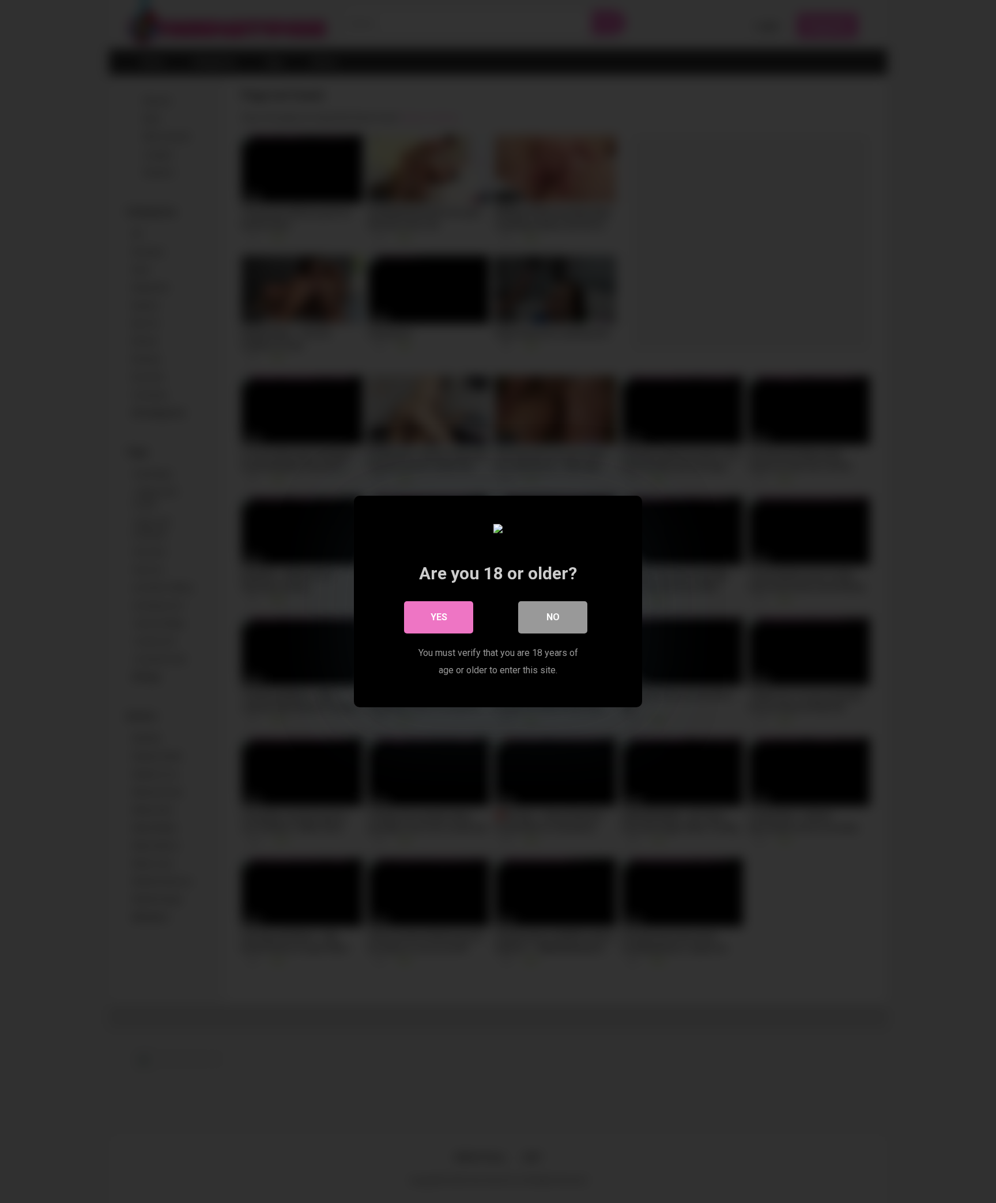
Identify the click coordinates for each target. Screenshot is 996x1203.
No (553, 617)
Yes (439, 617)
